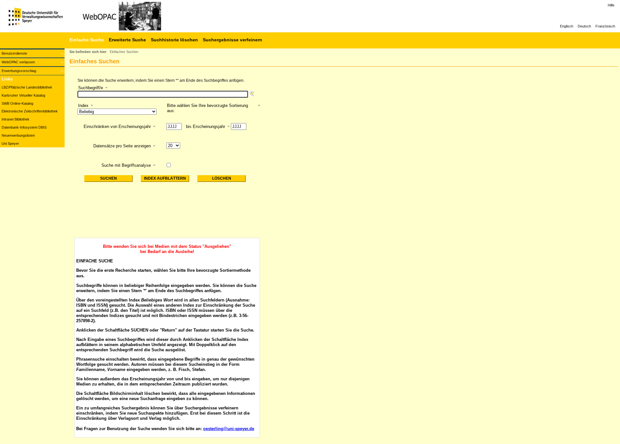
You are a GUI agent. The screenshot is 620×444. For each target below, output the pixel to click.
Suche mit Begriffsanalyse (126, 165)
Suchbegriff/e (90, 87)
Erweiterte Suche (127, 39)
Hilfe (611, 5)
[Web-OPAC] (97, 16)
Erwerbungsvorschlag (19, 71)
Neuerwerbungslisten (18, 135)
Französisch (605, 26)
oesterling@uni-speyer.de (228, 428)
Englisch (566, 26)
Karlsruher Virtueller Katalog (23, 95)
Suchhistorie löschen (174, 39)
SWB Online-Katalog (17, 103)
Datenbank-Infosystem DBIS (24, 127)
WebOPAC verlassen (18, 62)
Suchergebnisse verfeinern (232, 39)
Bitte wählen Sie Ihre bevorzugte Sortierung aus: (207, 108)
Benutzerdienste (14, 53)
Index (83, 105)
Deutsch (584, 26)
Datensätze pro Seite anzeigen (122, 145)
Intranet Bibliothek (15, 119)
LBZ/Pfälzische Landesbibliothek (27, 87)
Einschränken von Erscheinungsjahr (117, 126)
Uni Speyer (10, 143)
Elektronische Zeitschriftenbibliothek (30, 111)
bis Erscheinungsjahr (205, 126)
